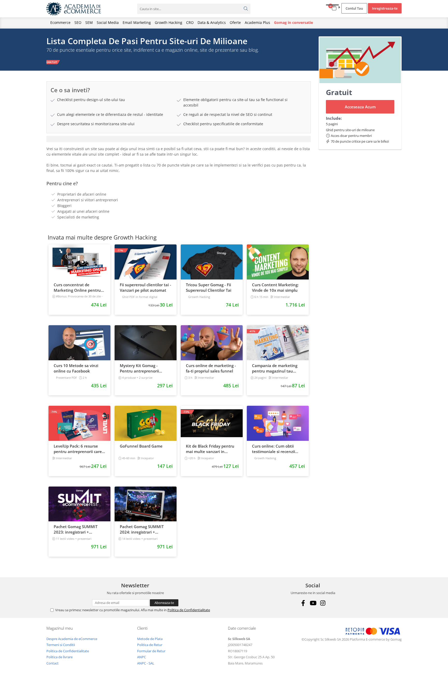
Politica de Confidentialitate (188, 610)
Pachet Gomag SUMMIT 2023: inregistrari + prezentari (75, 529)
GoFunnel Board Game (141, 446)
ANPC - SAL (145, 663)
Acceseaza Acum (360, 106)
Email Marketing (137, 22)
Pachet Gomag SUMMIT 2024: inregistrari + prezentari (142, 529)
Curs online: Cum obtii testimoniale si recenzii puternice (273, 448)
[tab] (178, 139)
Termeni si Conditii (60, 644)
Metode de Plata (150, 638)
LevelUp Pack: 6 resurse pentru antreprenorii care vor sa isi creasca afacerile (78, 448)
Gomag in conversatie (293, 22)
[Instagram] (322, 603)
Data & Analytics (212, 22)
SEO (77, 22)
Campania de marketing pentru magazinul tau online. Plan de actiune (274, 368)
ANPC (141, 657)
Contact (52, 663)
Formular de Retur (151, 651)
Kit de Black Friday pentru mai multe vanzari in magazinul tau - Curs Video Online (211, 448)
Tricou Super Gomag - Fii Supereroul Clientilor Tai (208, 287)
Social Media (108, 22)
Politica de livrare (59, 657)
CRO (190, 22)
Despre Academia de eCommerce (71, 638)
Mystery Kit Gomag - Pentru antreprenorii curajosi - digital (139, 368)
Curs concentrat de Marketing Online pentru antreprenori (77, 287)
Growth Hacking (168, 22)
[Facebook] (302, 603)
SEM (89, 22)
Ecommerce (60, 22)
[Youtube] (312, 603)
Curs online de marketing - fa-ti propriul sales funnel (211, 368)
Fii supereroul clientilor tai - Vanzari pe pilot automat (145, 287)
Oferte (235, 22)
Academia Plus (257, 22)
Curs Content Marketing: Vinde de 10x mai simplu (275, 287)
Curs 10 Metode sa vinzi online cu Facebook (76, 368)
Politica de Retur (149, 644)
